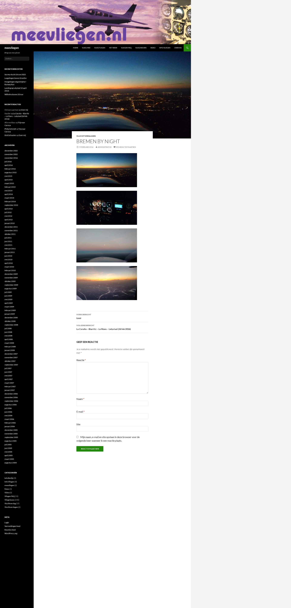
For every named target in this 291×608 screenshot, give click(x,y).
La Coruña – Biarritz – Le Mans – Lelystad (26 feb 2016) (103, 327)
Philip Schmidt (10, 129)
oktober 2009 (10, 281)
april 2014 (9, 194)
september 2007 (11, 365)
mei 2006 (8, 415)
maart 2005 (9, 459)
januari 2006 (10, 426)
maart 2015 (9, 183)
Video (152, 48)
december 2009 (11, 274)
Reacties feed (10, 530)
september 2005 (11, 437)
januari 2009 (10, 314)
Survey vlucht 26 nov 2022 (15, 74)
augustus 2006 (11, 404)
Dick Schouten (10, 135)
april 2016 (9, 165)
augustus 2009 (11, 288)
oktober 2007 (10, 361)
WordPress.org (11, 533)
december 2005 (11, 430)
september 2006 (11, 401)
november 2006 (11, 397)
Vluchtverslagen (86, 136)
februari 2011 (10, 248)
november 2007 (11, 357)
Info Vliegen (164, 48)
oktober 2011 (10, 234)
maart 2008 (9, 343)
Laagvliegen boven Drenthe (16, 78)
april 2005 (9, 455)
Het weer (113, 48)
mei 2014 (8, 190)
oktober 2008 (10, 321)
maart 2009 (9, 307)
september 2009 (11, 285)
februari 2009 (10, 310)
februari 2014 (10, 201)
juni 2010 (8, 256)
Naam (80, 398)
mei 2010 (8, 259)
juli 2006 (8, 408)
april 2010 (9, 263)
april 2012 (9, 219)
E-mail (80, 411)
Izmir (83, 316)
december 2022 (11, 151)
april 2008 (9, 339)
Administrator (105, 147)
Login (7, 522)
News (7, 489)
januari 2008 (10, 350)
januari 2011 (10, 252)
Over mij (178, 48)
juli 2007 (8, 368)
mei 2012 (8, 216)
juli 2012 (8, 212)
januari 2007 (10, 390)
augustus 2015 (11, 172)
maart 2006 (9, 419)
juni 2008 (8, 332)
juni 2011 (8, 241)
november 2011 (11, 230)
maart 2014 (9, 198)
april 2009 (9, 303)
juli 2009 (8, 292)
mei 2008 (8, 336)
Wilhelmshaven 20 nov (14, 94)
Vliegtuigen (99, 48)
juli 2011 (8, 238)
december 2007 (11, 354)
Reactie (81, 360)
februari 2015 (10, 187)
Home (75, 48)
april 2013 (9, 209)
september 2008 (11, 325)
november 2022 (11, 154)
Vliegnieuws (140, 48)
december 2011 (11, 227)
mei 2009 (8, 299)
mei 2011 (8, 245)
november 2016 (11, 158)
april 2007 (9, 379)
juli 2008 (8, 328)
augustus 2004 (11, 463)
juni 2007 (8, 372)
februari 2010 (10, 270)
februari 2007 (10, 386)
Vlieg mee (86, 48)
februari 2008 (10, 346)
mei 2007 (8, 375)
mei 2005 (8, 452)
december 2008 (11, 317)
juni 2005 (8, 448)
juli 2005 (8, 444)
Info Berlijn (9, 478)
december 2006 (11, 394)
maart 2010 (9, 267)
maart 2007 (9, 383)
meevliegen (12, 47)
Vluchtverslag (10, 503)
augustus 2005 (11, 441)
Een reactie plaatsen (126, 147)
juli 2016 (8, 161)
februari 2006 (10, 423)
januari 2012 (10, 223)
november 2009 (11, 277)
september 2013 (11, 205)
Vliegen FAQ (126, 48)
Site (78, 424)
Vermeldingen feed (12, 526)
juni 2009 (8, 296)
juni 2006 (8, 412)
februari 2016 (10, 169)
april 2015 (9, 180)
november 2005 (11, 433)
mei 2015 (8, 176)
